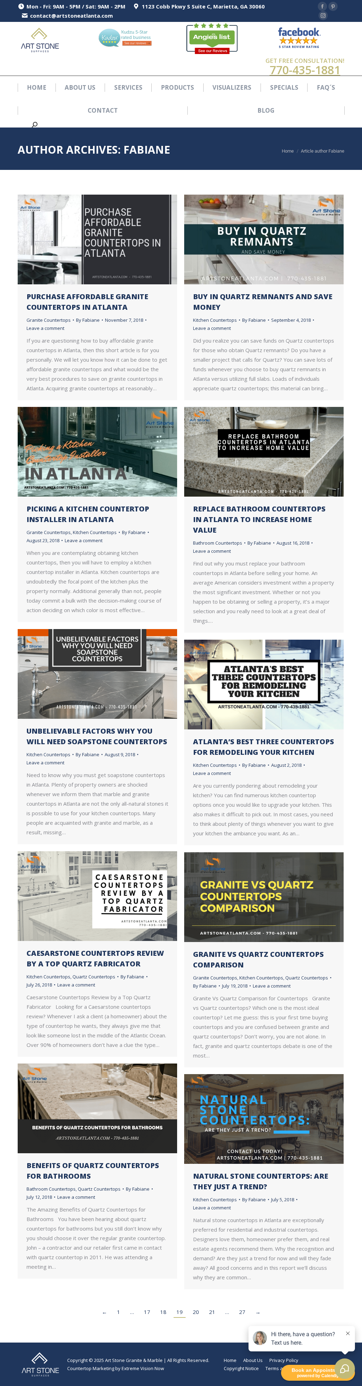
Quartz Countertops (93, 976)
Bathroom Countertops (217, 543)
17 (147, 1311)
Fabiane (146, 149)
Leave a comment (45, 328)
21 (212, 1311)
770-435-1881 (305, 69)
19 (179, 1311)
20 (196, 1311)
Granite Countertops (49, 320)
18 (163, 1311)
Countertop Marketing (90, 1368)
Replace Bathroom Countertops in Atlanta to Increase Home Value (259, 519)
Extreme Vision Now (143, 1368)
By (88, 320)
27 (242, 1311)
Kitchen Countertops (215, 320)
